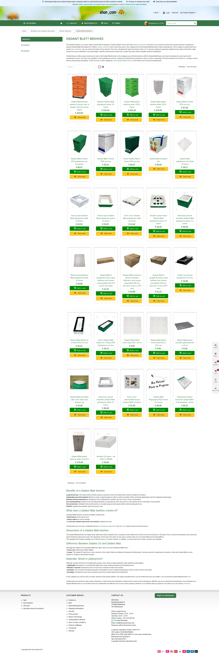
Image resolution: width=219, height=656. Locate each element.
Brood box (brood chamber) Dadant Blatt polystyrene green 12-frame (185, 220)
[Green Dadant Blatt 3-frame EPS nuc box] (132, 144)
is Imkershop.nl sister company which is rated (83, 2)
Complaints (72, 628)
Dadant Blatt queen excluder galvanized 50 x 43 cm (185, 342)
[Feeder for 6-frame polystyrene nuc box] (184, 261)
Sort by (70, 67)
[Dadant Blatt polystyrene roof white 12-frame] (184, 144)
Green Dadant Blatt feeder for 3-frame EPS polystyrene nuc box (105, 342)
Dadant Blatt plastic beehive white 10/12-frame (158, 104)
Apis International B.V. (118, 639)
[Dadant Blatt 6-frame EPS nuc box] (184, 87)
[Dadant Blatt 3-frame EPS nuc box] (105, 144)
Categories (31, 23)
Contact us (72, 600)
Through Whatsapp (120, 620)
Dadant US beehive (140, 45)
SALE (106, 23)
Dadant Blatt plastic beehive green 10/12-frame (132, 104)
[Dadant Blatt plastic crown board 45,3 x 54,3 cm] (158, 325)
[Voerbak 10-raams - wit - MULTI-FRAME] (105, 442)
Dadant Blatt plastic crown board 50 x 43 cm (132, 341)
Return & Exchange (75, 617)
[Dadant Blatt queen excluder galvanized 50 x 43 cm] (184, 325)
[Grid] (99, 66)
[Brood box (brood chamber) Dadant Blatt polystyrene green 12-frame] (184, 201)
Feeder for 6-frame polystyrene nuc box (185, 276)
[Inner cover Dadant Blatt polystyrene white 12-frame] (132, 201)
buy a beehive (76, 49)
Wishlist (26, 39)
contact (185, 583)
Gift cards (26, 606)
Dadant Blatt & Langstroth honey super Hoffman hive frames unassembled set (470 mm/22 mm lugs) (105, 280)
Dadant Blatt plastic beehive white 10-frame (79, 457)
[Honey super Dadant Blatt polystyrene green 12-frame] (105, 201)
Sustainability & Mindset (77, 620)
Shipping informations (76, 608)
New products (90, 23)
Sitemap (71, 631)
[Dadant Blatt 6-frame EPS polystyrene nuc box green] (79, 144)
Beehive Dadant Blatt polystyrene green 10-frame (106, 104)
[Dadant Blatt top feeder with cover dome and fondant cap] (79, 382)
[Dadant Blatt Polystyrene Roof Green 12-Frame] (158, 382)
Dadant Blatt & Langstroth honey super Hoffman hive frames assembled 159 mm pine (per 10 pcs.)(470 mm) (158, 281)
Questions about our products (33, 608)
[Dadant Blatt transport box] (158, 144)
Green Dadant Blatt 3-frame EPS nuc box (132, 160)
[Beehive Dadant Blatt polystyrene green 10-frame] (105, 87)
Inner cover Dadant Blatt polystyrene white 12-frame (132, 218)
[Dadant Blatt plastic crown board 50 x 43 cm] (132, 325)
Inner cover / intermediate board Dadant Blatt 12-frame (132, 399)
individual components (108, 526)
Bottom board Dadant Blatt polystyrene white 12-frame (79, 277)
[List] (102, 66)
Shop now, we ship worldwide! (166, 2)
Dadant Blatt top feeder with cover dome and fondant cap (79, 399)
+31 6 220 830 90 (128, 618)
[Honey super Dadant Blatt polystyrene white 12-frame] (79, 201)
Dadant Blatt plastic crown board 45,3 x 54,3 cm (158, 342)
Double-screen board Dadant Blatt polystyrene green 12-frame (158, 220)
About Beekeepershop (76, 606)
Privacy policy (73, 614)
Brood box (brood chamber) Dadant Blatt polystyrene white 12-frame (106, 401)
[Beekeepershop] (109, 13)
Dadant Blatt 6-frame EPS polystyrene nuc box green (79, 161)
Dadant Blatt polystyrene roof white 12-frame (185, 161)
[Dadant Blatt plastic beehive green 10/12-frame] (132, 87)
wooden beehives (103, 47)
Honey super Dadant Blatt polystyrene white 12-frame (79, 218)
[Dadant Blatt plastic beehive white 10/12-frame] (158, 87)
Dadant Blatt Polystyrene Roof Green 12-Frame (158, 399)
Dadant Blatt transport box (158, 160)
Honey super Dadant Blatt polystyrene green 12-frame (105, 218)
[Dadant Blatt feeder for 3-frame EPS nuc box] (79, 325)
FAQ (70, 603)
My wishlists (25, 51)
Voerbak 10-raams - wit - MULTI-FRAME (105, 457)
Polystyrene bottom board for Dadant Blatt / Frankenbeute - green (184, 399)
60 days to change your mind (139, 2)
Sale (24, 600)
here (184, 58)
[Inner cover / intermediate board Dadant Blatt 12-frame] (132, 382)
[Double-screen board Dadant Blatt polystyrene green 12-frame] (158, 201)
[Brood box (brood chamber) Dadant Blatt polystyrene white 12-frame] (105, 382)
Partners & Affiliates (75, 625)
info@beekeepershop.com (125, 623)
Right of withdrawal (165, 595)
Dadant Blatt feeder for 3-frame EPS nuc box (79, 341)
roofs (123, 526)
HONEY (117, 23)
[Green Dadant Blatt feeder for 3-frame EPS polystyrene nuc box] (105, 325)
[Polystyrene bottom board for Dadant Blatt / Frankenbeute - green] (184, 382)
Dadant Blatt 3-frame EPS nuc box (105, 160)
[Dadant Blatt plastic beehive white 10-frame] (79, 442)
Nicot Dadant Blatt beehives (123, 61)
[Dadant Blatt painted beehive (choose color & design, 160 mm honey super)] (79, 87)
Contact (73, 23)
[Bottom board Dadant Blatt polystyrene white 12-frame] (79, 261)
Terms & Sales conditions (77, 622)
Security (71, 611)
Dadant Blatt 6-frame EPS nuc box (184, 103)
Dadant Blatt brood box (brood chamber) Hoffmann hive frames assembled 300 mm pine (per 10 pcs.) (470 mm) (132, 281)
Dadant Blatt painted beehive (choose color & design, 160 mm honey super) (79, 106)
